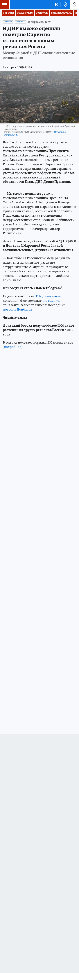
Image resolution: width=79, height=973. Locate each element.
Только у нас (25, 12)
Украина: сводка (61, 12)
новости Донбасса (17, 309)
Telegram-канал (48, 296)
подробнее (12, 346)
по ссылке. (51, 300)
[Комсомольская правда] (22, 5)
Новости (8, 12)
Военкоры (42, 12)
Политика (20, 22)
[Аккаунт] (74, 4)
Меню (4, 4)
